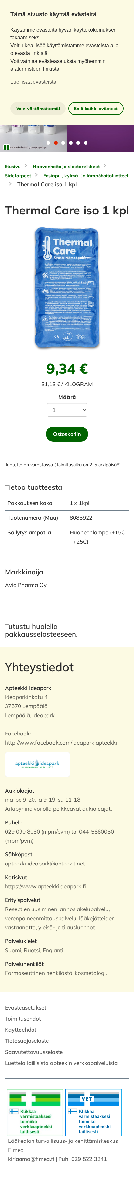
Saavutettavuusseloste (34, 1051)
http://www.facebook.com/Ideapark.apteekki (61, 742)
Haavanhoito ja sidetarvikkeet (66, 166)
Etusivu (12, 166)
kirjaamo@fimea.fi (31, 1159)
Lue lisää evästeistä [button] (33, 82)
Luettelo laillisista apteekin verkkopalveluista (61, 1062)
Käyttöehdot (20, 1029)
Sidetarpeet (18, 176)
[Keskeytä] (6, 147)
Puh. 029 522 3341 (82, 1159)
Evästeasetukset (25, 1007)
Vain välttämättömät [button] (38, 108)
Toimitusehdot (23, 1018)
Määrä (67, 396)
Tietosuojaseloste (27, 1040)
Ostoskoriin (67, 434)
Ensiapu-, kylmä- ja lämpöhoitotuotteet (85, 176)
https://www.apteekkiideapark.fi (45, 886)
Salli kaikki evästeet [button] (96, 108)
